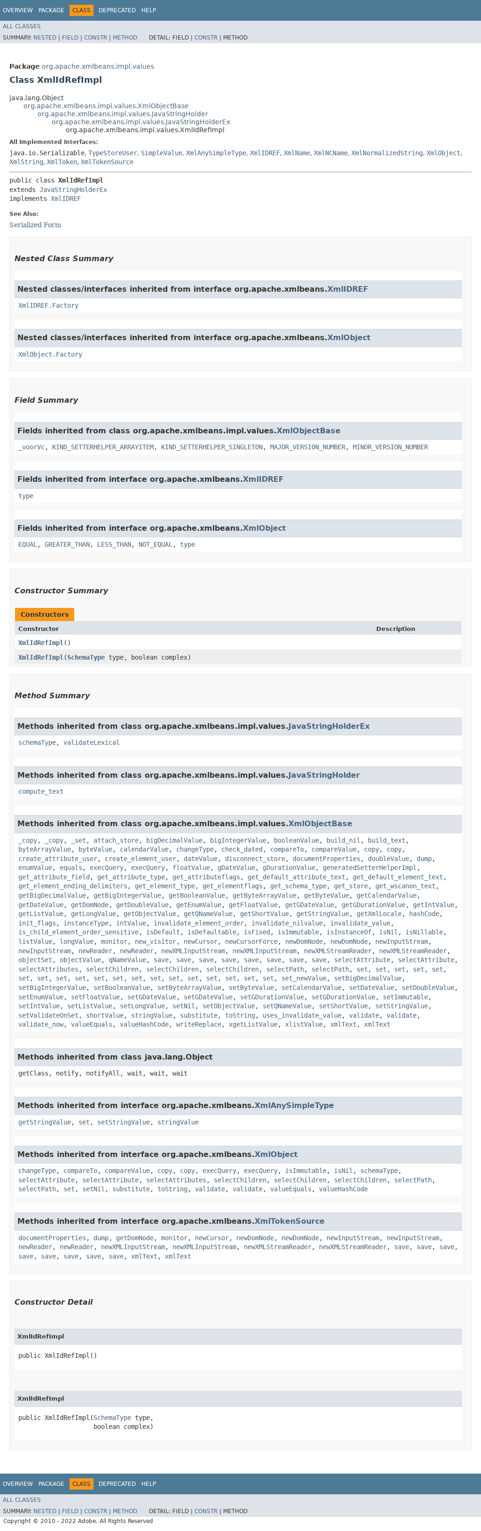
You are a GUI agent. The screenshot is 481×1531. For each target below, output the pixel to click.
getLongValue (93, 913)
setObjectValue (228, 1006)
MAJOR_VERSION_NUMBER (307, 447)
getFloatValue (253, 905)
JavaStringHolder (324, 775)
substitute (198, 1015)
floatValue (191, 867)
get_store (351, 886)
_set (78, 840)
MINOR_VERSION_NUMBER (390, 447)
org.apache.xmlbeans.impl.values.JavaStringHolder (123, 114)
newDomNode (304, 941)
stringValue (151, 1015)
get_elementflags (232, 886)
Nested (44, 37)
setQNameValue (287, 1006)
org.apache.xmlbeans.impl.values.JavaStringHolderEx (141, 122)
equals (71, 867)
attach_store (116, 840)
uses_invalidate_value (302, 1015)
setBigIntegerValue (52, 987)
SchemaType (86, 657)
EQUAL (27, 544)
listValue (35, 941)
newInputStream (401, 941)
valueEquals (91, 1024)
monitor (114, 941)
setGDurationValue (272, 997)
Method (125, 37)
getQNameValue (208, 913)
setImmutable (405, 997)
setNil (183, 1006)
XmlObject (443, 153)
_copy (27, 840)
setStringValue (401, 1006)
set (362, 969)
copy (371, 849)
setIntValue (39, 1006)
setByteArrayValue (189, 987)
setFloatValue (95, 997)
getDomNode (90, 905)
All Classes (22, 26)
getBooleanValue (197, 895)
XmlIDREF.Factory (48, 305)
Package (51, 10)
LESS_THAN (114, 544)
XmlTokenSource (107, 162)
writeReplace (198, 1024)
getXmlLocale (379, 913)
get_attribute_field (54, 877)
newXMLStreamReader (338, 951)
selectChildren (112, 969)
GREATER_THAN (67, 544)
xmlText (343, 1024)
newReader (95, 951)
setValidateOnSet (48, 1015)
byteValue (95, 849)
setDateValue (371, 987)
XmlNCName (331, 153)
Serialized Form (35, 225)
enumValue (35, 867)
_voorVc (31, 447)
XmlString (26, 162)
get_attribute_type (131, 877)
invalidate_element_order (199, 923)
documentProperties (326, 858)
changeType (195, 849)
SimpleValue (161, 153)
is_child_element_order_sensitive (78, 932)
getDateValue (40, 905)
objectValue (80, 960)
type (25, 496)
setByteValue (251, 987)
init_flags (37, 923)
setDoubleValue (428, 987)
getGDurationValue (373, 905)
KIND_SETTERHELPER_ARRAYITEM (103, 447)
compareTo (287, 849)
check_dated (242, 849)
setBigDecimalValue (368, 978)
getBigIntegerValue (127, 895)
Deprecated (117, 10)
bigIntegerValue (238, 840)
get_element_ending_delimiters (72, 886)
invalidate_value (360, 923)
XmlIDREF (265, 153)
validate (364, 1015)
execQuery (107, 867)
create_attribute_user (57, 858)
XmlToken (62, 162)
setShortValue (343, 1006)
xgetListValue (253, 1024)
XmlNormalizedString (387, 153)
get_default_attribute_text (296, 877)
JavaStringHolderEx (73, 189)
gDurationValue (289, 867)
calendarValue (144, 849)
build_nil (343, 840)
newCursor (200, 941)
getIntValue (433, 905)
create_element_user (140, 858)
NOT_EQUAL (155, 544)
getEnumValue (198, 905)
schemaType (37, 742)
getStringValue (322, 913)
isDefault (163, 932)
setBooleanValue (121, 987)
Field (70, 37)
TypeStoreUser (112, 153)
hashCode (424, 913)
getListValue (40, 913)
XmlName (297, 153)
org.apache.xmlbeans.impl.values (98, 66)
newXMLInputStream (193, 951)
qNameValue (127, 960)
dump (424, 858)
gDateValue (236, 867)
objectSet (35, 960)
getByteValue (326, 895)
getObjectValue (150, 913)
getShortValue (264, 913)
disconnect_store (255, 858)
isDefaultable (211, 932)
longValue (76, 941)
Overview (18, 10)
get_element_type (165, 886)
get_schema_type (298, 886)
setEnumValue (40, 997)
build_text (386, 840)
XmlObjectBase (309, 430)
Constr (95, 37)
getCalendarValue (387, 895)
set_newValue (303, 978)
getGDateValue (309, 905)
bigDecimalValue (174, 840)
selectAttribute (362, 960)
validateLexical (91, 742)
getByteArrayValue (264, 895)
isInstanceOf (349, 932)
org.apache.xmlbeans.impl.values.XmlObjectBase (106, 106)
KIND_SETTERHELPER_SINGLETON (212, 447)
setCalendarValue (311, 987)
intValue (131, 923)
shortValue (105, 1015)
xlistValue (304, 1024)
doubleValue (388, 858)
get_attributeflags (206, 877)
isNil (388, 932)
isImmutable (298, 932)
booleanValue (296, 840)
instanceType (86, 923)
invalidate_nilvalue (287, 923)
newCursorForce (251, 941)
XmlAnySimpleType (216, 153)
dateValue (200, 858)
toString (240, 1015)
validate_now (40, 1024)
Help (148, 10)
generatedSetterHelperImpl (370, 867)
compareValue (334, 849)
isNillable (424, 932)
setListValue (89, 1006)
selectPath (285, 969)
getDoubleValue (142, 905)
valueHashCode (144, 1024)
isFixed (257, 932)
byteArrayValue (44, 849)
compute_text (40, 791)
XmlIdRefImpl (40, 642)
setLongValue (142, 1006)
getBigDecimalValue (52, 895)
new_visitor (155, 941)
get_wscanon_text (405, 886)
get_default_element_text (398, 877)
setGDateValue (151, 997)
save (161, 960)
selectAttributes (48, 969)
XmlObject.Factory (50, 354)
